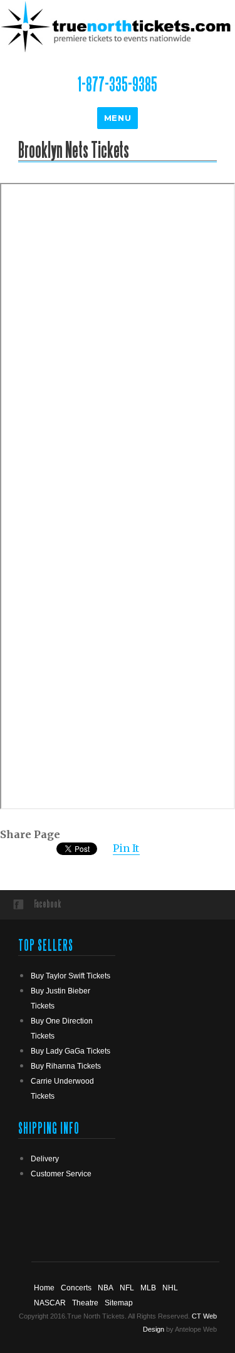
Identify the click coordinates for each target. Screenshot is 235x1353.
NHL (170, 1287)
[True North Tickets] (117, 25)
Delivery (45, 1158)
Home (44, 1287)
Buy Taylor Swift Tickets (70, 976)
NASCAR (50, 1303)
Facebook (47, 904)
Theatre (85, 1303)
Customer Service (61, 1173)
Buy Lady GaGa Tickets (70, 1051)
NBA (105, 1287)
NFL (127, 1287)
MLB (148, 1287)
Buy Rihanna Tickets (66, 1066)
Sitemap (119, 1303)
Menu (117, 118)
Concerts (76, 1287)
